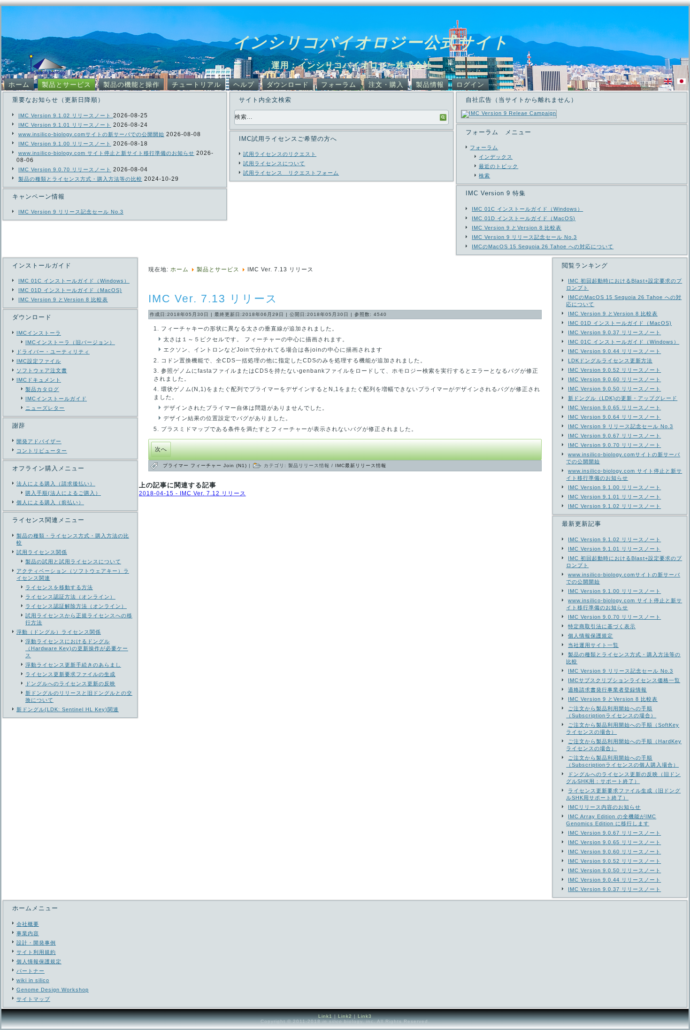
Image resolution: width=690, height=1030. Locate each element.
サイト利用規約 (36, 952)
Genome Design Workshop (52, 989)
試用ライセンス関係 (41, 552)
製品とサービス (66, 84)
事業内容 (27, 933)
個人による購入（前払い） (50, 502)
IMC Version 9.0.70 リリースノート (64, 169)
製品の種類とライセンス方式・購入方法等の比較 (80, 179)
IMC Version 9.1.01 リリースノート (64, 125)
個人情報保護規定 (38, 961)
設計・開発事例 (36, 942)
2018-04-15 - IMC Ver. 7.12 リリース (192, 493)
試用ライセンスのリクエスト (279, 154)
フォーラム (338, 84)
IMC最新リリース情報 (360, 465)
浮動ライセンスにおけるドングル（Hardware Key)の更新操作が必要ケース (76, 648)
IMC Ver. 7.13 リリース (213, 298)
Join (229, 465)
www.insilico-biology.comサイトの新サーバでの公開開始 (91, 134)
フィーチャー (207, 465)
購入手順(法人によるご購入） (63, 493)
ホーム (19, 84)
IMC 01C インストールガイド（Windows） (527, 209)
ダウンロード (288, 84)
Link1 (325, 1016)
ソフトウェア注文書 (41, 370)
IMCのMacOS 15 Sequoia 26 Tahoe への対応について (542, 246)
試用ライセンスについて (274, 163)
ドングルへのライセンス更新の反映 (70, 683)
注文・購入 (386, 84)
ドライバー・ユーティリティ (53, 351)
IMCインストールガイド (56, 398)
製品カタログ (42, 389)
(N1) (242, 465)
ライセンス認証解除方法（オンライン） (76, 606)
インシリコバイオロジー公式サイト (371, 42)
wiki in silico (32, 980)
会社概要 (27, 924)
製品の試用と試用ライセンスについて (73, 561)
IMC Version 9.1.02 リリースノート (65, 115)
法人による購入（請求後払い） (55, 483)
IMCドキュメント (38, 380)
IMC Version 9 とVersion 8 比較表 (516, 228)
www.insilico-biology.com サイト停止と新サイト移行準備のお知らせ (106, 153)
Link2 (345, 1016)
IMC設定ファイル (38, 361)
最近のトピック (498, 166)
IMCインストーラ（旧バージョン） (70, 342)
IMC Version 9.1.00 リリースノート (64, 143)
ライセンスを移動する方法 (59, 587)
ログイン (470, 84)
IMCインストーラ (38, 333)
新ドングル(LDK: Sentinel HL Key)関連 (67, 709)
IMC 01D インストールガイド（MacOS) (523, 218)
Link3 (365, 1016)
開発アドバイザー (38, 441)
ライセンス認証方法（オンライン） (70, 597)
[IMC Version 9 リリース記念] (509, 113)
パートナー (30, 971)
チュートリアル (196, 84)
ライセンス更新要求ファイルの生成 (70, 674)
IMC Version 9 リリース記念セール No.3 (70, 212)
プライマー (177, 465)
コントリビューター (41, 451)
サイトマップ (33, 999)
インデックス (496, 157)
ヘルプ (243, 84)
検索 (484, 175)
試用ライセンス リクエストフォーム (291, 173)
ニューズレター (45, 408)
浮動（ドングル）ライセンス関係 (58, 632)
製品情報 (430, 84)
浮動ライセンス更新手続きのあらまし (73, 665)
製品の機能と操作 (131, 84)
